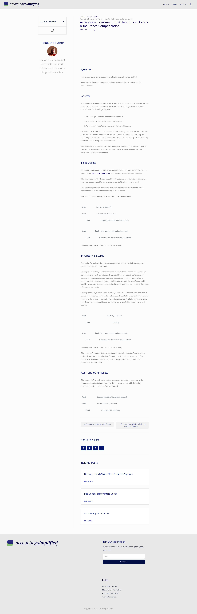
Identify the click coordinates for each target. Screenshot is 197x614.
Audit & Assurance (109, 597)
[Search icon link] (191, 4)
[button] (97, 424)
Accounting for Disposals (96, 513)
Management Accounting (111, 590)
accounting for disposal (101, 173)
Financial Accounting (109, 586)
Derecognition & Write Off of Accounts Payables (108, 474)
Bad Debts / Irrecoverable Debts (100, 493)
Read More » (88, 481)
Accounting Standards (110, 593)
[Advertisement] (52, 112)
